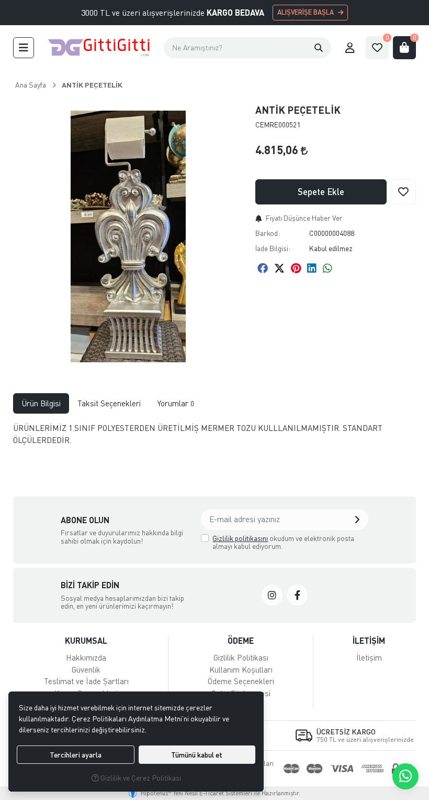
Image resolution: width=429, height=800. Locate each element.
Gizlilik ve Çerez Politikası (140, 777)
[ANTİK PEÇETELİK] (128, 236)
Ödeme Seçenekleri (241, 681)
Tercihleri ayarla (75, 754)
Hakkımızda (86, 657)
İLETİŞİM (369, 640)
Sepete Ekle (321, 191)
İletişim (369, 657)
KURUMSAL (86, 640)
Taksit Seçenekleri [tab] (109, 403)
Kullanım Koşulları (241, 669)
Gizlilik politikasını (240, 538)
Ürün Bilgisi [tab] (41, 403)
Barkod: (267, 233)
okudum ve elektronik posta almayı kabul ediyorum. (283, 542)
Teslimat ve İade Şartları (86, 681)
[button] (23, 47)
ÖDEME (241, 640)
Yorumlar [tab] (175, 403)
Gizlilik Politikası (240, 657)
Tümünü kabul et (196, 754)
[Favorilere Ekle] (403, 191)
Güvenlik (86, 669)
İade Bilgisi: (272, 248)
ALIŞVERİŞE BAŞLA (305, 12)
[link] (272, 595)
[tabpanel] (214, 438)
